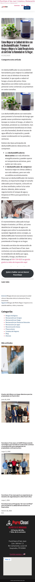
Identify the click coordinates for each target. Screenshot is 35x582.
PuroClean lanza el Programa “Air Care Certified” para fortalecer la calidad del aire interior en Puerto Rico (17, 505)
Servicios (17, 5)
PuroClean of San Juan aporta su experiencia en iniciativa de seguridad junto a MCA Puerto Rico (16, 496)
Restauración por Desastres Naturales (18, 322)
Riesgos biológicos (12, 316)
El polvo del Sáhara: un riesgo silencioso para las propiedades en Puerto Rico (16, 395)
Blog (27, 5)
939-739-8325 (17, 259)
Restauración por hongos (14, 318)
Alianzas (8, 336)
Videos (23, 5)
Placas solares (10, 329)
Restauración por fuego (13, 320)
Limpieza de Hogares (12, 331)
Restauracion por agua (13, 325)
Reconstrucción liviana (13, 327)
